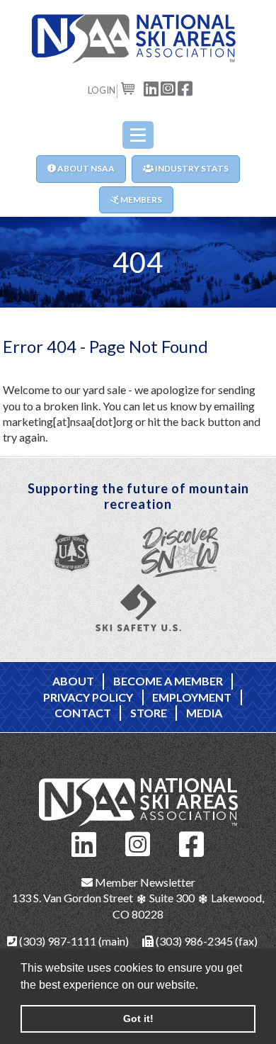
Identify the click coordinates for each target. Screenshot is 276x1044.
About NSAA (85, 168)
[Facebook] (192, 842)
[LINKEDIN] (151, 87)
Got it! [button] (138, 1018)
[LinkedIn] (84, 842)
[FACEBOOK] (185, 87)
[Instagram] (138, 842)
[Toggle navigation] (138, 135)
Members (140, 199)
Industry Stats (191, 168)
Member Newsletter (144, 882)
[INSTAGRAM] (168, 87)
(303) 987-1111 (56, 941)
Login (101, 90)
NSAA (138, 39)
